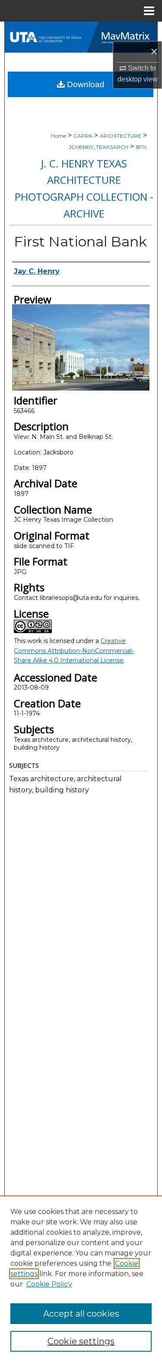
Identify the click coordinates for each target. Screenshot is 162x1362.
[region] (81, 1278)
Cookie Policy (49, 1284)
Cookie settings (81, 1341)
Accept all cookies (81, 1313)
